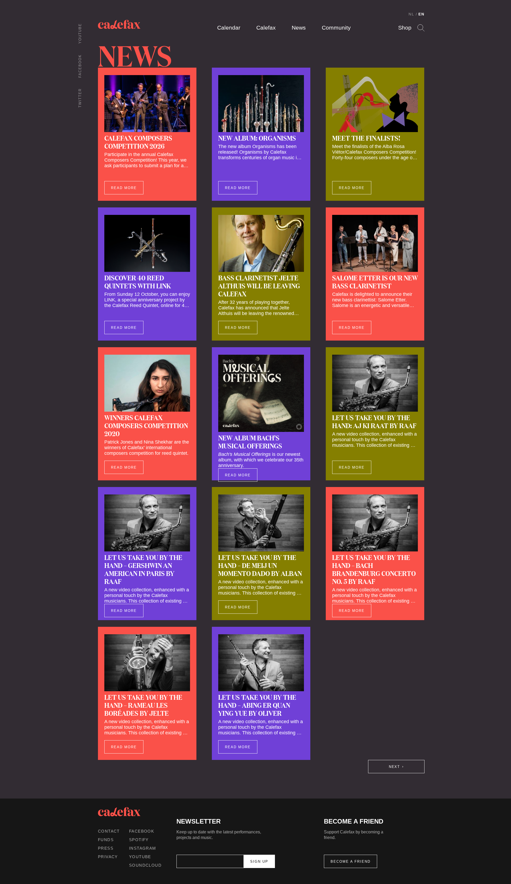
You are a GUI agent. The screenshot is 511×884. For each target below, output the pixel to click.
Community (336, 27)
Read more (124, 188)
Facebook (80, 66)
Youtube (80, 33)
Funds (106, 839)
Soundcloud (145, 865)
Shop (404, 27)
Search (421, 27)
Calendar (228, 27)
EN (421, 14)
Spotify (139, 839)
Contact (109, 831)
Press (105, 848)
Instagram (142, 848)
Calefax (266, 27)
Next (394, 767)
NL (411, 14)
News (299, 27)
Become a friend (350, 861)
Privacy (108, 856)
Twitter (80, 98)
